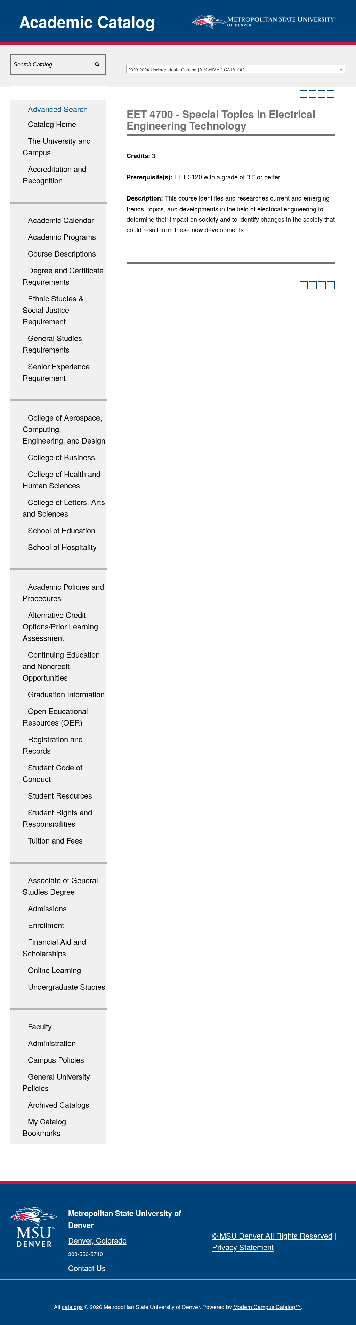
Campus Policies (56, 1059)
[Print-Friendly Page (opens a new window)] (321, 94)
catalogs (72, 1307)
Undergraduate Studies (66, 986)
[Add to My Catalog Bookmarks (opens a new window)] (303, 94)
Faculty (40, 1026)
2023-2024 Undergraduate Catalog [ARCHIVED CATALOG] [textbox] (187, 69)
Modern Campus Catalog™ (267, 1307)
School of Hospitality (62, 546)
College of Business (61, 457)
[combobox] (235, 69)
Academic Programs (62, 236)
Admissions (47, 908)
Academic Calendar (61, 219)
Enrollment (46, 924)
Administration (52, 1042)
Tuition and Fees (55, 840)
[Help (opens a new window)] (330, 94)
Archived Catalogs (58, 1104)
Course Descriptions (62, 253)
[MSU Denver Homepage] (264, 20)
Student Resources (60, 795)
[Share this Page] (312, 94)
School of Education (61, 530)
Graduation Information (66, 694)
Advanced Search (58, 108)
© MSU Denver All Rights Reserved (272, 1235)
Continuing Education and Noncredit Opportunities (61, 666)
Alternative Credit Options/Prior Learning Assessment (60, 626)
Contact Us (87, 1267)
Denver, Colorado (97, 1240)
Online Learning (54, 969)
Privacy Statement (243, 1246)
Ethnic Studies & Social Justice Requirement (53, 310)
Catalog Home (52, 123)
